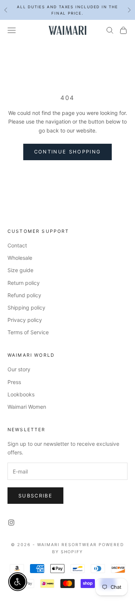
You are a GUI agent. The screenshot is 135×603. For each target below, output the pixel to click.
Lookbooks (21, 394)
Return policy (24, 283)
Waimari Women (27, 406)
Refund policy (24, 295)
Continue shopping (67, 152)
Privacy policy (25, 320)
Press (14, 382)
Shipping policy (26, 307)
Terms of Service (28, 332)
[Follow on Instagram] (11, 522)
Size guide (20, 270)
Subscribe (35, 496)
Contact (17, 245)
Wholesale (20, 258)
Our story (19, 369)
